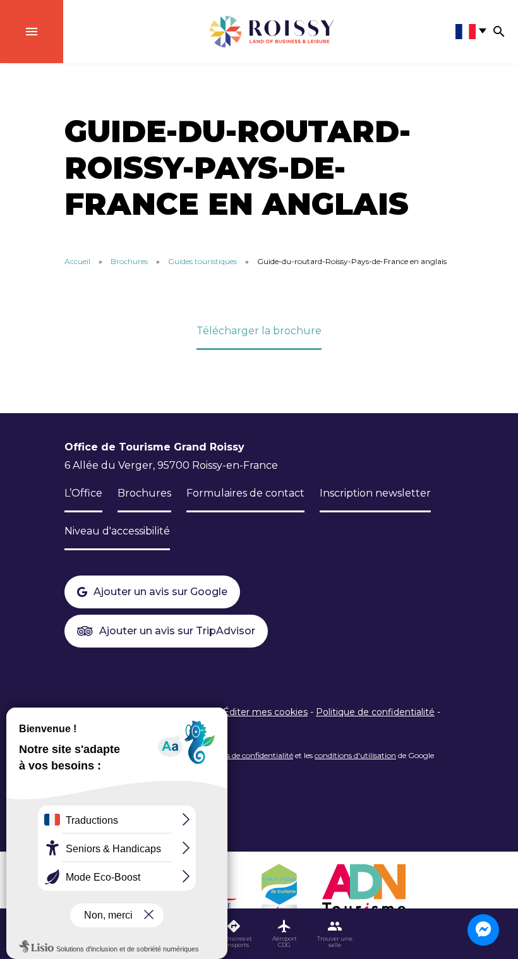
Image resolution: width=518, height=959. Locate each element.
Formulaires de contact (245, 493)
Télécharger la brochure (259, 331)
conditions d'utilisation (355, 755)
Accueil (77, 261)
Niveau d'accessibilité (117, 531)
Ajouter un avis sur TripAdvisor (177, 631)
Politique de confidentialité (375, 712)
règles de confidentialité (251, 755)
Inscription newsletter (375, 493)
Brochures (129, 261)
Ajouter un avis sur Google (160, 592)
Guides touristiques (202, 261)
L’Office (83, 493)
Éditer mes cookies (265, 712)
